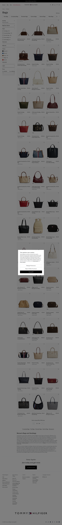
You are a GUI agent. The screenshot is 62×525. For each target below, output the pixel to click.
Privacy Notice (22, 262)
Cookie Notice (35, 261)
